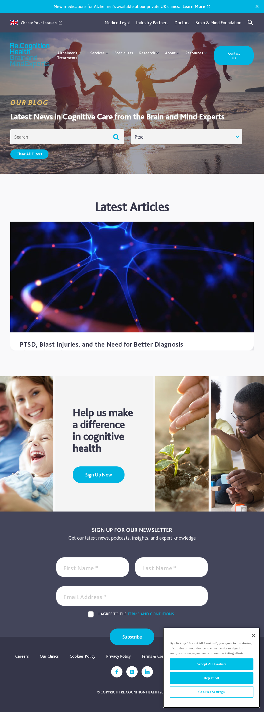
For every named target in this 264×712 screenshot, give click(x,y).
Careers (22, 656)
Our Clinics (49, 656)
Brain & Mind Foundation (218, 22)
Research (147, 53)
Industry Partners (152, 22)
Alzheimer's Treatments (67, 55)
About (170, 53)
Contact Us (234, 55)
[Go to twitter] (132, 671)
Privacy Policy (118, 656)
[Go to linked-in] (147, 671)
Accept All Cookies (211, 664)
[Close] (257, 6)
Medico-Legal (117, 22)
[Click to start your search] (116, 137)
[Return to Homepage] (30, 56)
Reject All (211, 678)
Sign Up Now (98, 475)
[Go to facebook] (116, 671)
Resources (194, 53)
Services (97, 53)
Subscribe (132, 637)
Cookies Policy (82, 656)
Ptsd (139, 137)
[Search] (250, 23)
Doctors (182, 22)
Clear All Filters (29, 154)
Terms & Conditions (159, 656)
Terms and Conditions (151, 614)
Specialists (123, 53)
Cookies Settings (211, 692)
